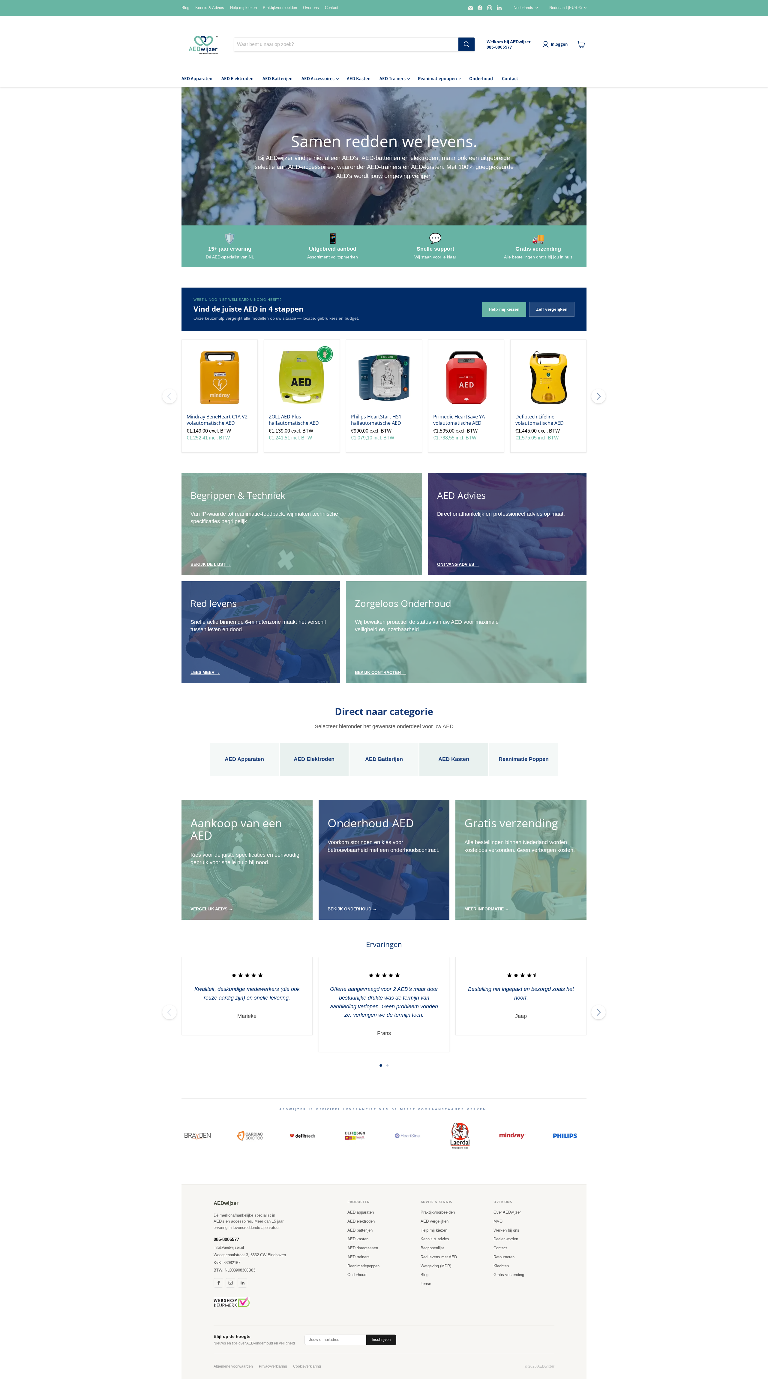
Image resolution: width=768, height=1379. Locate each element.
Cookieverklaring (307, 1366)
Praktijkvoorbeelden (280, 8)
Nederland (565, 7)
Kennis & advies (435, 1239)
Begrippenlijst (432, 1248)
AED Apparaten (197, 78)
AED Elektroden (237, 78)
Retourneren (504, 1257)
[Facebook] (218, 1283)
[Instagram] (230, 1283)
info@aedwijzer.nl (229, 1247)
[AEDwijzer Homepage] (204, 44)
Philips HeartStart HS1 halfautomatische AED (376, 419)
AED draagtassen (362, 1248)
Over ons (311, 8)
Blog (185, 8)
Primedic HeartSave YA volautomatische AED (459, 419)
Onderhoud (481, 78)
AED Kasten (358, 78)
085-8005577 (226, 1239)
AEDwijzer (226, 1203)
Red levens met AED (439, 1257)
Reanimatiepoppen (438, 78)
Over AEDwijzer (507, 1212)
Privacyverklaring (273, 1366)
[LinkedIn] (242, 1283)
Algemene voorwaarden (233, 1366)
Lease (426, 1283)
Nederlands (523, 7)
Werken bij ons (506, 1230)
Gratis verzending (509, 1274)
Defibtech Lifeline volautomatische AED (539, 419)
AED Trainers (393, 78)
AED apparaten (360, 1212)
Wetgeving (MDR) (436, 1266)
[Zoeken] (466, 44)
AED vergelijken (434, 1221)
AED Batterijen (277, 78)
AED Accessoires (318, 78)
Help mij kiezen (243, 8)
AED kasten (357, 1239)
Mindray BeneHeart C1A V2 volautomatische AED (217, 419)
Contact (331, 8)
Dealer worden (506, 1239)
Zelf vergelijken (552, 309)
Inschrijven (381, 1339)
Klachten (501, 1266)
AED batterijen (360, 1230)
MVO (498, 1221)
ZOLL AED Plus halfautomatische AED (294, 419)
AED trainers (358, 1257)
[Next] (598, 396)
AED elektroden (361, 1221)
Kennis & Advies (209, 8)
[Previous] (169, 396)
